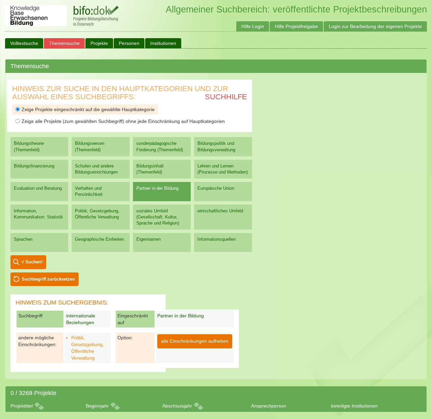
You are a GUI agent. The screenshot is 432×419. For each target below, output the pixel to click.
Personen (129, 43)
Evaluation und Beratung (38, 188)
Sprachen (23, 239)
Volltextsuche (24, 43)
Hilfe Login (252, 26)
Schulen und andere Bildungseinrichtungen (96, 169)
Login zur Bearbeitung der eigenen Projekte (375, 26)
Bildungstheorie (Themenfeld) (29, 146)
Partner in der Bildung (157, 188)
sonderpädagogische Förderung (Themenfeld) (159, 146)
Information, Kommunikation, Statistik (38, 213)
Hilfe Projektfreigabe (296, 26)
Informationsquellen (216, 239)
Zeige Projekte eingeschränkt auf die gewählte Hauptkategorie (88, 109)
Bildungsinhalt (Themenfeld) (150, 169)
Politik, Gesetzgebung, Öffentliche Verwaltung (97, 213)
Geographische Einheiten (99, 239)
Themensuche (64, 43)
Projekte (99, 43)
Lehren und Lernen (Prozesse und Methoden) (222, 169)
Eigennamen (148, 239)
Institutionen (163, 43)
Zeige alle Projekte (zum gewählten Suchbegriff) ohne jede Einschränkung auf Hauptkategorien (123, 121)
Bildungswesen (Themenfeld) (89, 146)
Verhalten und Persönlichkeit (89, 191)
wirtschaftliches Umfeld (220, 210)
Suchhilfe (226, 97)
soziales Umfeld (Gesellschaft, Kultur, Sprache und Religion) (157, 217)
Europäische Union (215, 188)
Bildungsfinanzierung (34, 165)
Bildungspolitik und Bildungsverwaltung (216, 146)
